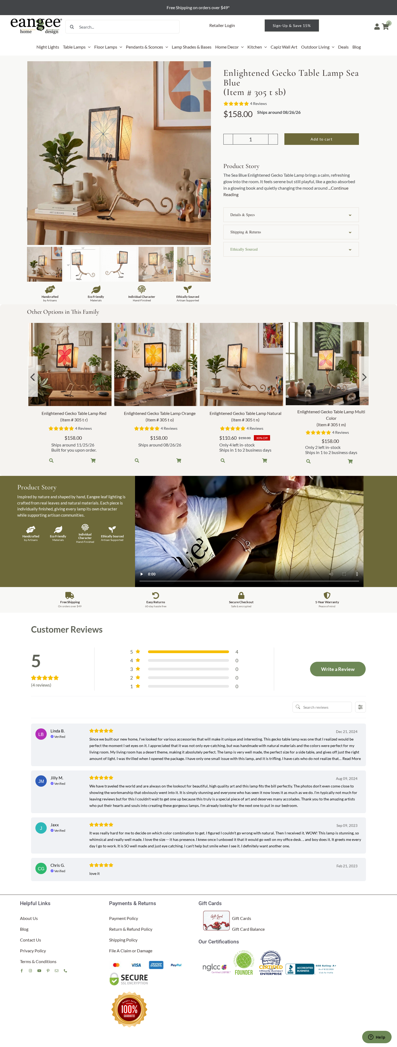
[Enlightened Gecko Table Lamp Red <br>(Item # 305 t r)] (70, 364)
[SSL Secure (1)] (129, 973)
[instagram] (30, 971)
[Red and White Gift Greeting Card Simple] (217, 912)
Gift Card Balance (248, 929)
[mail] (56, 971)
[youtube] (39, 971)
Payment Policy (123, 918)
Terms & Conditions (38, 961)
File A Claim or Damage (130, 950)
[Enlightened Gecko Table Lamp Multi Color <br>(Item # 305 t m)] (327, 363)
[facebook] (21, 971)
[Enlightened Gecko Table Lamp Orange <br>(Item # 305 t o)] (155, 364)
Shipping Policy (123, 939)
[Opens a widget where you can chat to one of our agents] (377, 1037)
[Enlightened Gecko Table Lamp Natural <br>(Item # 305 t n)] (241, 364)
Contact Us (30, 939)
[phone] (65, 971)
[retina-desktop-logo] (36, 18)
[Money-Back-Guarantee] (129, 991)
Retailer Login (222, 25)
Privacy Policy (33, 950)
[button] (291, 215)
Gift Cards (241, 918)
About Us (29, 918)
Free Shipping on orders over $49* (198, 7)
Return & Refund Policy (130, 929)
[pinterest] (48, 971)
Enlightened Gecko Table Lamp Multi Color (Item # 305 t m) (331, 418)
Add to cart (321, 139)
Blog (24, 929)
